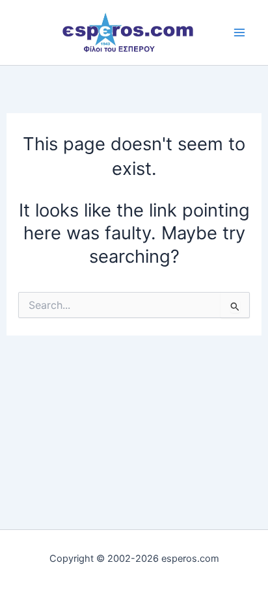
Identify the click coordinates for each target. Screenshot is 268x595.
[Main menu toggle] (239, 32)
